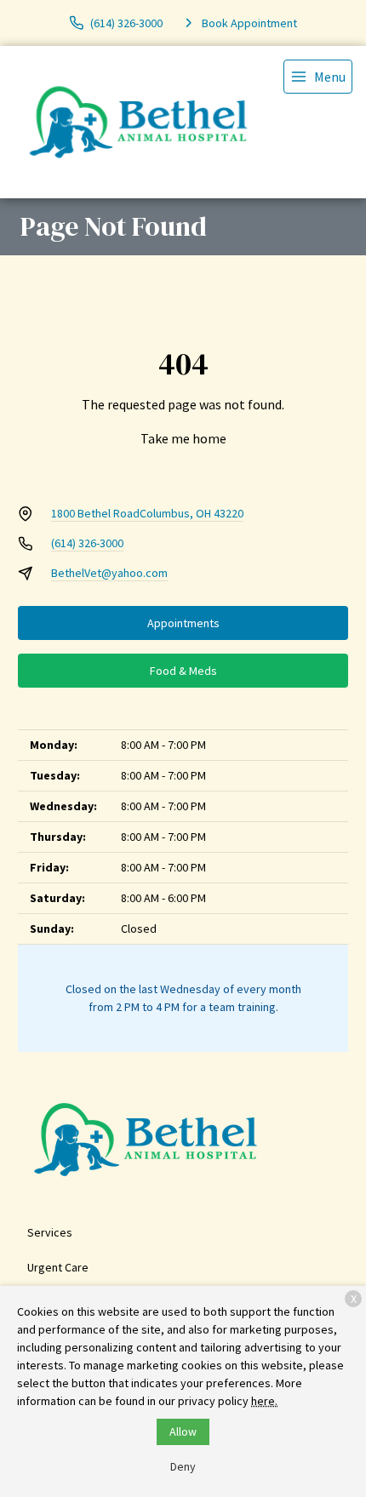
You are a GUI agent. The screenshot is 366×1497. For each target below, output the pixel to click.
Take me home (183, 438)
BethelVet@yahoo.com (109, 572)
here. (264, 1400)
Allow (183, 1431)
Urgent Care (58, 1267)
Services (49, 1232)
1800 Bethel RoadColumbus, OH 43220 (147, 513)
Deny (183, 1466)
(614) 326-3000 (87, 543)
